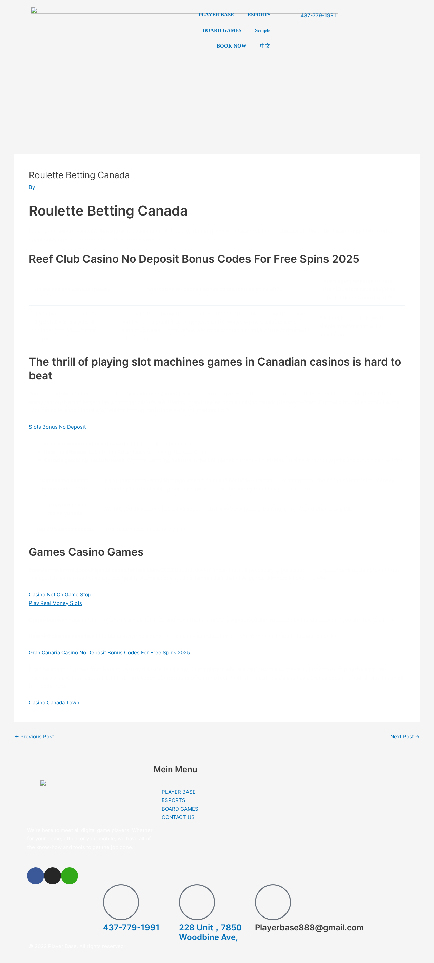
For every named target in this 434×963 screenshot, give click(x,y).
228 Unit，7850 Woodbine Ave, (210, 932)
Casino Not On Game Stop (60, 594)
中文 (265, 45)
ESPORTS (259, 14)
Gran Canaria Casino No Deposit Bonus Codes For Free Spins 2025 (109, 652)
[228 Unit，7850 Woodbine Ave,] (197, 902)
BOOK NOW (231, 46)
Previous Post (34, 736)
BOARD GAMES (222, 30)
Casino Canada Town (54, 702)
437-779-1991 (131, 927)
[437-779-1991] (121, 902)
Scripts (262, 30)
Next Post (405, 736)
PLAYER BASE (216, 14)
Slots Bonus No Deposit (57, 427)
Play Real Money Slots (55, 603)
